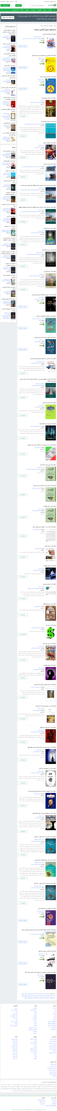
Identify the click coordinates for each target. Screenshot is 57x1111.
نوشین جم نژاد (6, 208)
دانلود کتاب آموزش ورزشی (29, 150)
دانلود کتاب (22, 116)
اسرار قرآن (32, 692)
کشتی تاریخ (30, 996)
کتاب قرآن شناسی (26, 848)
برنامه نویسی (15, 1014)
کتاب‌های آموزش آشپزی (36, 648)
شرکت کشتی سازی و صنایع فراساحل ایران (36, 392)
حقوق (36, 1025)
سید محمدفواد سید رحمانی (38, 318)
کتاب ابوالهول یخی (29, 107)
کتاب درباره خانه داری (26, 653)
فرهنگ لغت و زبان (52, 1025)
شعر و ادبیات (53, 1064)
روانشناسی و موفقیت (51, 1068)
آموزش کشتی (37, 150)
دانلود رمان (30, 431)
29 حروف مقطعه (36, 875)
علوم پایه (35, 1031)
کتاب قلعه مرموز (41, 113)
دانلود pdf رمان (26, 433)
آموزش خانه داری (34, 655)
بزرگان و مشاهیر (33, 1039)
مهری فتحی (41, 646)
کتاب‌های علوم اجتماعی (36, 385)
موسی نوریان (40, 79)
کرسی (23, 692)
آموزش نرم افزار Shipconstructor (35, 370)
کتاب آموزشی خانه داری (23, 651)
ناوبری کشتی (27, 172)
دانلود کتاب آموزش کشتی (49, 143)
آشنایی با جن (37, 778)
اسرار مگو (31, 715)
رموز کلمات (34, 412)
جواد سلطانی (40, 586)
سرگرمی (35, 1047)
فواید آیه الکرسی (27, 690)
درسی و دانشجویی (33, 1027)
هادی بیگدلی (6, 173)
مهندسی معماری (52, 1043)
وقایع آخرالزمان (32, 737)
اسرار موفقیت (31, 675)
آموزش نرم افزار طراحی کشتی (36, 368)
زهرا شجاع (7, 46)
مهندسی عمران (53, 1041)
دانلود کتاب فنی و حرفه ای (30, 154)
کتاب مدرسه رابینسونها (33, 113)
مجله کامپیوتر (15, 1039)
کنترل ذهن (38, 755)
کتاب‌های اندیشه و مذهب (36, 232)
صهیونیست (37, 737)
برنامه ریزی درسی (25, 552)
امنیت (16, 1012)
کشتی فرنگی (33, 152)
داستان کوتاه (23, 261)
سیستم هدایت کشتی (40, 172)
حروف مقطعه (33, 850)
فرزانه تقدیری (6, 196)
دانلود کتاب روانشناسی (31, 714)
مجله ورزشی (15, 1049)
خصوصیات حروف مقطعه (27, 873)
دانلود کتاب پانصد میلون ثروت (48, 98)
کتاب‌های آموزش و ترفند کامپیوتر (34, 588)
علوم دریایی (24, 366)
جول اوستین (6, 36)
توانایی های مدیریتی (37, 394)
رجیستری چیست (27, 592)
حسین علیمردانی (40, 361)
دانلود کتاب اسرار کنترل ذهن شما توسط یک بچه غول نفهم (42, 747)
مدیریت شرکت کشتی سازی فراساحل (26, 390)
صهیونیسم (42, 737)
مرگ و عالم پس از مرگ (35, 823)
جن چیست (30, 778)
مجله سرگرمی (15, 1045)
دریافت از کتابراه (23, 46)
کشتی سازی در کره (32, 195)
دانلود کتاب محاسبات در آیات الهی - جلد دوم (45, 883)
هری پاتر (38, 472)
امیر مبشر (7, 291)
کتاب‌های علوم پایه (6, 81)
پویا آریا (7, 80)
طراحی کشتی (27, 368)
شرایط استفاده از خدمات (50, 1105)
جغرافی (35, 1016)
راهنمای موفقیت (25, 675)
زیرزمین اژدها (25, 106)
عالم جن (38, 780)
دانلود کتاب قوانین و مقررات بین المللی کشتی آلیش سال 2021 (40, 972)
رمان (28, 429)
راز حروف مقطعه (22, 869)
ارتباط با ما (53, 1100)
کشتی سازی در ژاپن (40, 196)
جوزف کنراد (41, 297)
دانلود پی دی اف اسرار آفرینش (28, 241)
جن (33, 778)
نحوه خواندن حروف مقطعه (26, 851)
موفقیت (30, 552)
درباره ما (54, 1102)
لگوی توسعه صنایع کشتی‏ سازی (34, 193)
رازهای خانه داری (35, 657)
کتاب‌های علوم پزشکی (36, 488)
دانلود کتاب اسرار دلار (51, 625)
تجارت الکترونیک (14, 1016)
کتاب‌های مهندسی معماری (6, 59)
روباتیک (54, 1050)
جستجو (18, 5)
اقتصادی (35, 1008)
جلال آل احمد (6, 89)
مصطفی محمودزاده (39, 383)
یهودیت (26, 735)
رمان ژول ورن (31, 106)
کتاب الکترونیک (41, 1100)
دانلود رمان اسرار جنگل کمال (36, 259)
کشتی (40, 59)
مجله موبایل (15, 1041)
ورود (16, 1)
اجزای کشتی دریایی (24, 129)
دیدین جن (21, 778)
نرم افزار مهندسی (30, 366)
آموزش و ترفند (15, 1010)
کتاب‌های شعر (7, 126)
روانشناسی (38, 714)
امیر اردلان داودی (40, 252)
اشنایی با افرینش (37, 238)
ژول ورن (41, 100)
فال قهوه (38, 610)
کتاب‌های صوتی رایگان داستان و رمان (5, 91)
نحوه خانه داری (37, 651)
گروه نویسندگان (40, 911)
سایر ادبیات (53, 1029)
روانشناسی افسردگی (37, 715)
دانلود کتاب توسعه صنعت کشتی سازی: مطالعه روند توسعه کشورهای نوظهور (37, 207)
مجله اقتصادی (15, 1047)
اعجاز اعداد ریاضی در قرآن (33, 846)
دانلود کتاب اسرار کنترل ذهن (29, 755)
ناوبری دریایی (32, 172)
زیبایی (35, 1045)
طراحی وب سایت (14, 1021)
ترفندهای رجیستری (27, 595)
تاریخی (35, 1014)
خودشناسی (26, 715)
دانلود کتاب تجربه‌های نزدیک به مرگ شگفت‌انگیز (44, 813)
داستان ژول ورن (37, 106)
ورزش (40, 38)
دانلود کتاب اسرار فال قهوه (49, 604)
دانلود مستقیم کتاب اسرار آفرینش (26, 238)
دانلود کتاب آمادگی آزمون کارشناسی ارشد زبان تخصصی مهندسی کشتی (38, 930)
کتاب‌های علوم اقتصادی (36, 189)
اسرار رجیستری (34, 595)
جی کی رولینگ (6, 101)
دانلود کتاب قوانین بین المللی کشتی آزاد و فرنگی (44, 55)
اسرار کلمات (38, 410)
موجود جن (38, 776)
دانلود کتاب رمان (30, 261)
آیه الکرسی (33, 690)
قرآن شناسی (37, 844)
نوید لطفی (41, 340)
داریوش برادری (40, 708)
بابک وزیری (41, 405)
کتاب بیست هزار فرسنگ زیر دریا (35, 109)
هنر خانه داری (31, 651)
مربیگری (39, 341)
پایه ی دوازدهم (22, 170)
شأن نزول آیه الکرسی (26, 694)
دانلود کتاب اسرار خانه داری (49, 643)
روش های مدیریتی (30, 389)
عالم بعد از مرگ (29, 824)
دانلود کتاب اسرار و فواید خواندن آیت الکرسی (45, 684)
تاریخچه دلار (31, 631)
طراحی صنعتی (53, 1039)
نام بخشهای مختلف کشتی (32, 131)
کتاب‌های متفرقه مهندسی (29, 124)
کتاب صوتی (15, 10)
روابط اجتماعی (23, 714)
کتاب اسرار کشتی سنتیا (41, 993)
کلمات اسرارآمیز (32, 410)
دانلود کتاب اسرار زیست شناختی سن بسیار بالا (44, 485)
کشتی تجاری (37, 129)
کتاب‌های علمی (38, 124)
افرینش (30, 236)
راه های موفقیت (27, 573)
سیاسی (35, 1021)
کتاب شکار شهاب (22, 111)
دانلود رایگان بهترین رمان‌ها (36, 102)
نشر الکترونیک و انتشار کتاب (50, 1)
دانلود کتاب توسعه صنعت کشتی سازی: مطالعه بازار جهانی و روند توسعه (38, 185)
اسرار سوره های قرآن (25, 410)
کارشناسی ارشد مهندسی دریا (35, 934)
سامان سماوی (40, 771)
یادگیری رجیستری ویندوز (35, 592)
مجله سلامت (15, 1054)
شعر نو (54, 1014)
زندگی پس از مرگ (41, 826)
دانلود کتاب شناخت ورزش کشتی (48, 77)
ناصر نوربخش (40, 145)
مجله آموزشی (15, 1050)
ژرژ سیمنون (6, 185)
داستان (54, 1008)
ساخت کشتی (24, 193)
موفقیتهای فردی (23, 673)
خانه (54, 10)
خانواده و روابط (34, 1043)
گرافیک (16, 1023)
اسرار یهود (31, 735)
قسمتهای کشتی (31, 129)
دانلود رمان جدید (32, 429)
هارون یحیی (40, 231)
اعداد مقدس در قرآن (24, 898)
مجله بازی (16, 1043)
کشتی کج (42, 996)
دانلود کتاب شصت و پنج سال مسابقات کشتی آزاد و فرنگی (42, 445)
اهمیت (39, 694)
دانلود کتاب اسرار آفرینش (49, 228)
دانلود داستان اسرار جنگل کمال (25, 259)
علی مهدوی (41, 816)
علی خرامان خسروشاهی (38, 839)
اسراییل (38, 735)
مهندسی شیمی (52, 1049)
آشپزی (35, 1041)
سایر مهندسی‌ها (52, 1052)
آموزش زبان (53, 1027)
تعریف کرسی (27, 692)
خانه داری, (40, 657)
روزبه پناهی (41, 188)
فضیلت (43, 694)
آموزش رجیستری (37, 593)
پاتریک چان (41, 509)
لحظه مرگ (28, 823)
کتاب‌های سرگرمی (6, 318)
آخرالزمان (35, 735)
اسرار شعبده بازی (39, 799)
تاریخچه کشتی (51, 998)
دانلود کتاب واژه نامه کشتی (49, 34)
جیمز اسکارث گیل (5, 163)
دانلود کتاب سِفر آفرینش (50, 271)
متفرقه (35, 1058)
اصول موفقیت (37, 573)
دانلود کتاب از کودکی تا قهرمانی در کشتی (46, 316)
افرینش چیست (26, 236)
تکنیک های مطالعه (36, 552)
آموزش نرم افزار (37, 366)
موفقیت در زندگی (36, 673)
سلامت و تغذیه (33, 1049)
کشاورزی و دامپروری (33, 1029)
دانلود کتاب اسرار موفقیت (49, 506)
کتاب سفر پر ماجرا (29, 111)
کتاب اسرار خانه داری (40, 653)
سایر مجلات (15, 1058)
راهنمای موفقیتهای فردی (39, 675)
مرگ (34, 821)
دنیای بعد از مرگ (27, 821)
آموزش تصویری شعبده (35, 800)
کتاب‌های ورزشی (6, 292)
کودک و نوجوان (34, 1050)
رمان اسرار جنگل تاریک (37, 431)
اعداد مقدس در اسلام (35, 848)
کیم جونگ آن (6, 279)
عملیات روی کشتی (36, 127)
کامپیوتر (39, 10)
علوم (45, 10)
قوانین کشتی (23, 152)
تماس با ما (2, 1)
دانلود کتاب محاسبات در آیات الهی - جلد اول (45, 837)
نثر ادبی (54, 1020)
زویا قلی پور (6, 218)
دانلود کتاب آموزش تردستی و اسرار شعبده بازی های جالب (42, 791)
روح (32, 821)
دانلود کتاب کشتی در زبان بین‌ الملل (47, 951)
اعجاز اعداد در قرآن (25, 844)
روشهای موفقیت (30, 673)
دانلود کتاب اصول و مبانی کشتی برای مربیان (45, 337)
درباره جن (42, 780)
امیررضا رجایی (40, 730)
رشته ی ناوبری (28, 170)
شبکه (16, 1020)
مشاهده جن (33, 776)
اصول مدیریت (25, 392)
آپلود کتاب (5, 5)
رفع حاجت (38, 690)
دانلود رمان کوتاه (36, 263)
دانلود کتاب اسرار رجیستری (49, 584)
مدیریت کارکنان (23, 389)
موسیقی (35, 1052)
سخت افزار (15, 1018)
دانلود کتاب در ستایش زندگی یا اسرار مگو (46, 706)
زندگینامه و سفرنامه (52, 1021)
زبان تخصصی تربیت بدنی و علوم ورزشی (30, 38)
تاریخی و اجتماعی (52, 1070)
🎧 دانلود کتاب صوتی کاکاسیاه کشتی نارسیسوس (44, 295)
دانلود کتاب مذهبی (33, 826)
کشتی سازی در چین (24, 195)
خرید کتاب (42, 1104)
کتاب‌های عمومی (37, 548)
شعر (55, 1012)
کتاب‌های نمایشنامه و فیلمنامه (35, 276)
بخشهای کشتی (24, 131)
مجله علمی (15, 1052)
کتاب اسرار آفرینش (36, 236)
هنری (36, 1056)
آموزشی (54, 1076)
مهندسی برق (53, 1045)
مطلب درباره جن (27, 776)
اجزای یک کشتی (41, 131)
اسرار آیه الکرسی (38, 692)
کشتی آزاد (29, 152)
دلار (39, 631)
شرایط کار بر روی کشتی (28, 127)
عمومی (27, 10)
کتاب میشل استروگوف (23, 113)
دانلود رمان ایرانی (33, 433)
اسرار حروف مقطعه (35, 851)
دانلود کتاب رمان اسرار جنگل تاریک (47, 424)
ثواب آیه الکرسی (34, 694)
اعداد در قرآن (32, 844)
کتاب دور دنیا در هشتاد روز (39, 111)
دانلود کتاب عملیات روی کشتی (48, 121)
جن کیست (26, 778)
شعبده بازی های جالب (31, 799)
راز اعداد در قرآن (25, 846)
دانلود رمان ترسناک (24, 431)
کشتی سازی (39, 195)
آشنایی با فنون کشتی (40, 154)
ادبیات (49, 10)
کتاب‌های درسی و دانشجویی (6, 58)
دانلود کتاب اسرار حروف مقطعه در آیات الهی (45, 860)
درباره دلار (36, 631)
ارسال (16, 1090)
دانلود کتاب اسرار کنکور (50, 546)
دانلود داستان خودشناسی (35, 257)
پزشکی (35, 1012)
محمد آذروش (6, 244)
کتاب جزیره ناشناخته (24, 109)
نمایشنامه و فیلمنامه (52, 1023)
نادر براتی (7, 153)
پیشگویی (34, 610)
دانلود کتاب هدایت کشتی (49, 164)
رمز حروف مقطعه (35, 873)
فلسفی (35, 1023)
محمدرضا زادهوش (5, 230)
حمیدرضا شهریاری (39, 750)
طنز (55, 1016)
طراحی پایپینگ (26, 370)
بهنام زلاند (41, 274)
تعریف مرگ (38, 821)
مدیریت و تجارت (52, 1072)
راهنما (7, 1)
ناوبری (39, 170)
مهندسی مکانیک (52, 1047)
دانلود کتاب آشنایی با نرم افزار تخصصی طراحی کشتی (43, 358)
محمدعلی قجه (6, 301)
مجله (22, 10)
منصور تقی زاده (6, 67)
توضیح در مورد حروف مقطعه (26, 875)
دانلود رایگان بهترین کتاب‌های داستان (6, 103)
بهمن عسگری (40, 58)
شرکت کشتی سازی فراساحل (39, 390)
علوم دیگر (35, 1033)
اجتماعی (35, 1020)
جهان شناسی (22, 824)
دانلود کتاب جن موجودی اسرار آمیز (47, 768)
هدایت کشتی (34, 170)
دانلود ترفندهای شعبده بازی (35, 797)
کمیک (54, 1018)
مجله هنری (15, 1056)
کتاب (8, 1086)
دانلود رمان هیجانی (40, 433)
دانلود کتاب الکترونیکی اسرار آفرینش (25, 239)
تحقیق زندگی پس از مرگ (37, 824)
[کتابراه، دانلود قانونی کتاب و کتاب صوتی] (41, 42)
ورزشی (35, 1054)
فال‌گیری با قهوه (29, 610)
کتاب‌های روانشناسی (6, 37)
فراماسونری (22, 735)
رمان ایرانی (38, 429)
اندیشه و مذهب (33, 1010)
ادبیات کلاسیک (38, 299)
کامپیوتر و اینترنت (14, 1025)
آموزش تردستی (26, 797)
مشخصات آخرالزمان (24, 737)
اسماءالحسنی (39, 412)
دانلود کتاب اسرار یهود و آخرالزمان (48, 727)
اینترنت (16, 1008)
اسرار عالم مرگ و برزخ (25, 826)
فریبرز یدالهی (6, 125)
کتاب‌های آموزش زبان (6, 118)
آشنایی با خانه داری (26, 655)
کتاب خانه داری (33, 653)
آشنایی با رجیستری (29, 593)
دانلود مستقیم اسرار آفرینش (38, 239)
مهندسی (33, 10)
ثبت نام (12, 1)
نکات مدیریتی (37, 389)
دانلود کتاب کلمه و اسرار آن (49, 403)
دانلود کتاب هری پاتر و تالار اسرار (48, 465)
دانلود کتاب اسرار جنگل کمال (49, 250)
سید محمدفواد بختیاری (38, 36)
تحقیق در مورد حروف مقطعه (25, 850)
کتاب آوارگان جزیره (37, 107)
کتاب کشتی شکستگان (50, 996)
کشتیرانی (38, 173)
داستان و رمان (53, 1066)
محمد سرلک (40, 953)
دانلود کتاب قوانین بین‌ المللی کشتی (47, 908)
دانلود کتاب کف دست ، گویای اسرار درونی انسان (44, 527)
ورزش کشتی (39, 152)
